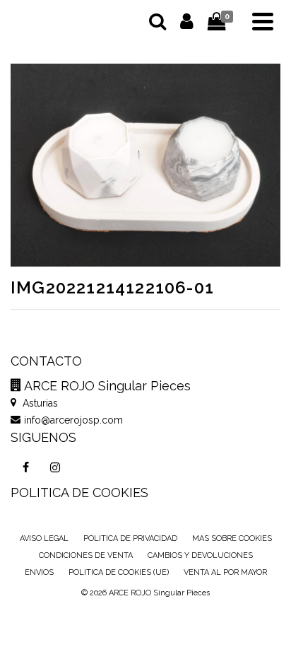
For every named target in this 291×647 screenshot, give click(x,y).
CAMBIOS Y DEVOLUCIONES (200, 555)
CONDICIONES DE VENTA (86, 555)
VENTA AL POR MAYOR (225, 572)
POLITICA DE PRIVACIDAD (130, 538)
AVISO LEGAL (44, 538)
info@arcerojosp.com (73, 420)
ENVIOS (39, 572)
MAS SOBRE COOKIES (232, 538)
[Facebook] (25, 467)
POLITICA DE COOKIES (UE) (119, 572)
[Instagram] (55, 467)
